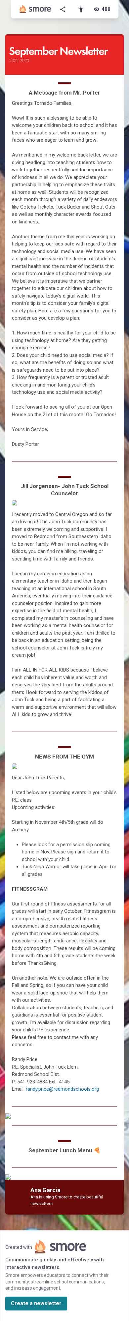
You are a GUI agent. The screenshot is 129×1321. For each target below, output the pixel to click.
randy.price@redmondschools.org (62, 1089)
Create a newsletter (36, 1303)
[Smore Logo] (35, 9)
